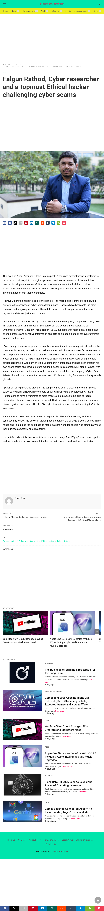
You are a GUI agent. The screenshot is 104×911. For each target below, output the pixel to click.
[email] (23, 908)
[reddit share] (42, 223)
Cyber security (9, 541)
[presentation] (97, 631)
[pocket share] (64, 223)
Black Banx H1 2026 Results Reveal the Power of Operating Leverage (68, 783)
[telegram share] (53, 223)
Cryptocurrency (80, 11)
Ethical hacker (47, 541)
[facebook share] (4, 223)
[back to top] (98, 900)
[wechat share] (58, 223)
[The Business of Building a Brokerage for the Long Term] (22, 672)
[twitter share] (15, 223)
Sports (68, 11)
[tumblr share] (71, 908)
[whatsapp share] (37, 223)
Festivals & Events (53, 691)
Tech (43, 11)
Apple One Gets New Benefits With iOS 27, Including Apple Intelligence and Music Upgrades (71, 642)
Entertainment (29, 11)
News (14, 11)
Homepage (7, 64)
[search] (99, 4)
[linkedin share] (31, 223)
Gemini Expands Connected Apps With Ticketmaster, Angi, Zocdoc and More (68, 810)
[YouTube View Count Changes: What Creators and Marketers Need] (25, 623)
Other (96, 11)
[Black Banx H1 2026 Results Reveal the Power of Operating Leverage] (22, 785)
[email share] (20, 223)
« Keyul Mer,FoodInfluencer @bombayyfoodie (25, 517)
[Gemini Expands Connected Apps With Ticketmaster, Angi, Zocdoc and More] (22, 811)
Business (49, 663)
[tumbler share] (48, 223)
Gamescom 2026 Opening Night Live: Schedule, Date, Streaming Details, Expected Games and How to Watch (67, 701)
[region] (52, 37)
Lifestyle (55, 11)
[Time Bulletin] (52, 4)
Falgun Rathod (63, 541)
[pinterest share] (26, 223)
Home (5, 11)
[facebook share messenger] (10, 223)
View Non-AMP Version (59, 852)
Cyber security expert (28, 541)
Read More (59, 711)
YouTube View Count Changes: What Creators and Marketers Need (67, 728)
